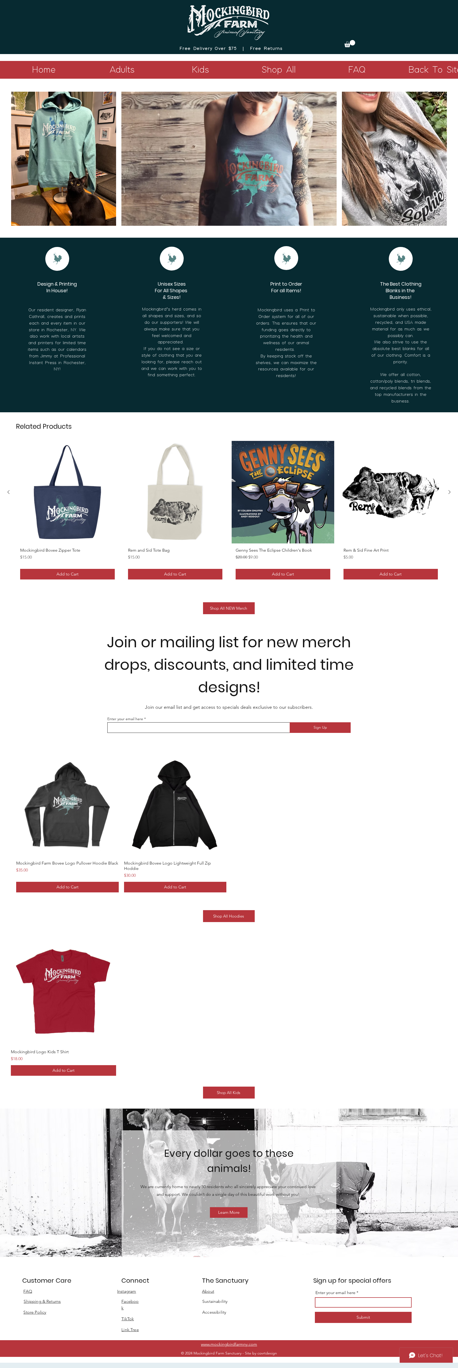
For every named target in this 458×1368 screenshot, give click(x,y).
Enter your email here (125, 719)
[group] (229, 512)
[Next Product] (449, 492)
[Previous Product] (8, 492)
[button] (349, 43)
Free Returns (266, 48)
